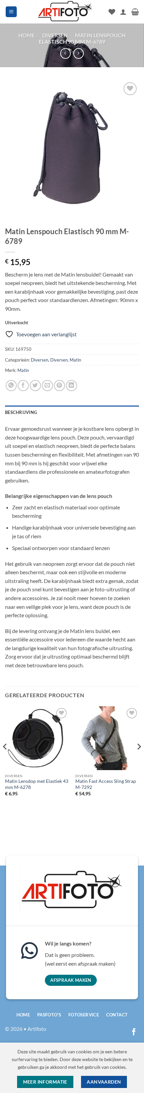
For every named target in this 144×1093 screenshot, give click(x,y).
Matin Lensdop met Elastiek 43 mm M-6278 (36, 784)
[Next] (139, 760)
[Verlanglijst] (112, 11)
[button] (11, 11)
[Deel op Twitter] (35, 385)
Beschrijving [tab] (21, 412)
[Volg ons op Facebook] (133, 1032)
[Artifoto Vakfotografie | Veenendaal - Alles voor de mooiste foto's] (65, 12)
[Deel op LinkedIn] (71, 385)
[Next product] (65, 53)
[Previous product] (78, 53)
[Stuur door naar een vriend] (47, 385)
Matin (75, 360)
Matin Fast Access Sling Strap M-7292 (105, 784)
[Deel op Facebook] (23, 385)
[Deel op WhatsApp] (11, 385)
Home (26, 35)
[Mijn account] (123, 11)
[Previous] (5, 760)
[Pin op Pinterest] (59, 385)
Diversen (55, 35)
